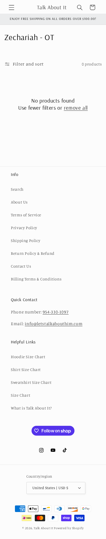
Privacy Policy (24, 227)
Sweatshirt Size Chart (31, 382)
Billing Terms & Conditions (36, 279)
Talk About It (43, 528)
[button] (11, 7)
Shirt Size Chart (26, 369)
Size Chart (20, 395)
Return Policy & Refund (33, 253)
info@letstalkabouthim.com (53, 323)
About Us (19, 202)
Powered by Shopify (68, 528)
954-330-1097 (56, 312)
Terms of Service (26, 214)
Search (17, 189)
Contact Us (21, 266)
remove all (76, 107)
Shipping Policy (25, 240)
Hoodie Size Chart (28, 356)
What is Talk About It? (31, 408)
